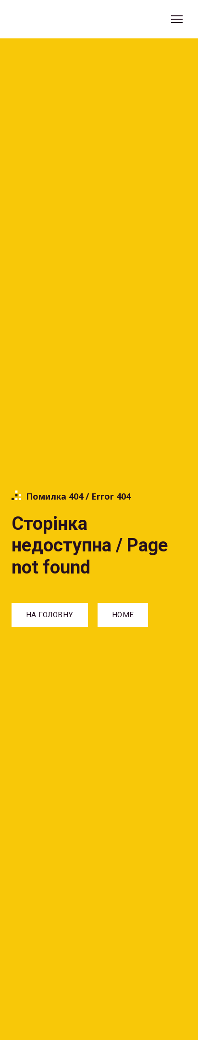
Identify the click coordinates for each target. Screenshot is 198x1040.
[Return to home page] (55, 19)
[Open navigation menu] (176, 19)
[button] (50, 615)
